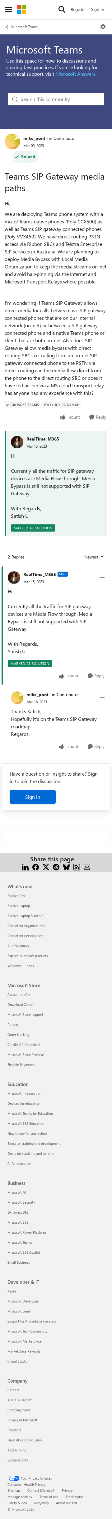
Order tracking (18, 1034)
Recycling (41, 1503)
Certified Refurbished (23, 1044)
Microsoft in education (24, 1093)
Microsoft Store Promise (25, 1054)
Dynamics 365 (18, 1212)
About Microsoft (19, 1400)
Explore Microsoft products (27, 955)
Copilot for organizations (26, 925)
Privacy (67, 1490)
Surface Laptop (18, 905)
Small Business (18, 1262)
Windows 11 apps (20, 965)
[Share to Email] (87, 866)
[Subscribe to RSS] (76, 866)
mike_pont (34, 138)
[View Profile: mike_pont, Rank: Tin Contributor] (12, 141)
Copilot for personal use (25, 935)
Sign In (97, 9)
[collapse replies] (56, 569)
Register (78, 9)
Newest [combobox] (94, 557)
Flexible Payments (21, 1064)
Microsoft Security (21, 1202)
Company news (18, 1410)
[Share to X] (46, 866)
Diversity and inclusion (24, 1440)
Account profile (18, 994)
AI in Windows (18, 945)
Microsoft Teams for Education (30, 1113)
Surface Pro (16, 895)
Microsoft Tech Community (27, 1331)
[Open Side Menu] (8, 9)
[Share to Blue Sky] (66, 866)
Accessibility (16, 1450)
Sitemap (13, 1490)
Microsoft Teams (24, 26)
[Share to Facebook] (35, 866)
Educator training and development (34, 1143)
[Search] (62, 9)
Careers (13, 1390)
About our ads (66, 1503)
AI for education (19, 1163)
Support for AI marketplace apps (31, 1321)
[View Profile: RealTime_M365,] (17, 442)
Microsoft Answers (75, 73)
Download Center (20, 1004)
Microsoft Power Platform (26, 1232)
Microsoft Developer (22, 1301)
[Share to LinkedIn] (25, 866)
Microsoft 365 (17, 1222)
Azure (11, 1291)
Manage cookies (19, 1496)
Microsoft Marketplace (24, 1341)
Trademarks (74, 1496)
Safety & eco (17, 1503)
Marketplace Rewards (23, 1351)
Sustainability (17, 1460)
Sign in (32, 796)
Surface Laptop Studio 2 (25, 915)
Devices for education (23, 1103)
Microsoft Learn (19, 1311)
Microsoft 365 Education (25, 1123)
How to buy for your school (27, 1133)
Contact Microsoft (40, 1490)
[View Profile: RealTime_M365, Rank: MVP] (14, 577)
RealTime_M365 (42, 439)
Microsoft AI (16, 1192)
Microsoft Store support (25, 1014)
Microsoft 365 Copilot (23, 1252)
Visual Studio (17, 1361)
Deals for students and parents (30, 1153)
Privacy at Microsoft (22, 1420)
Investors (14, 1430)
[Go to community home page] (21, 9)
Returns (13, 1024)
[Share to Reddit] (56, 866)
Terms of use (49, 1496)
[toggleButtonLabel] (103, 26)
